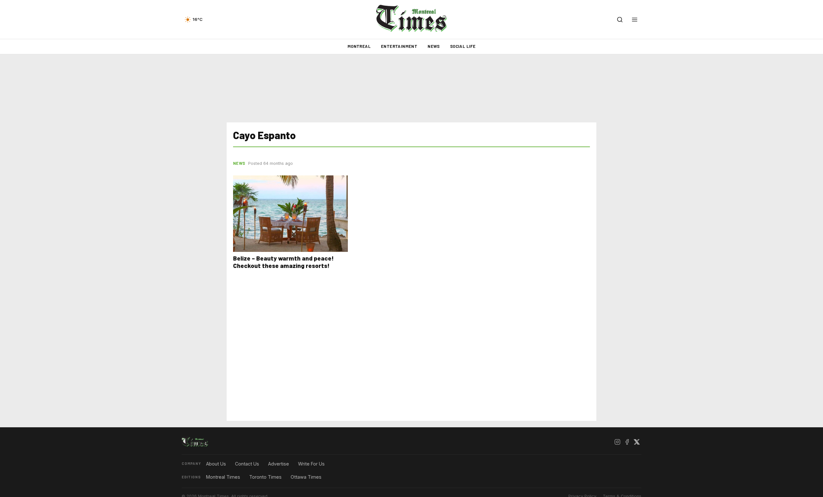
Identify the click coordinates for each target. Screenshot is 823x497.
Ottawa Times (306, 477)
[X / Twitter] (636, 442)
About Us (216, 463)
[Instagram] (617, 442)
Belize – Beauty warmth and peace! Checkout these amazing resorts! (283, 261)
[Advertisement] (411, 88)
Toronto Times (265, 477)
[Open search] (620, 19)
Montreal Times (223, 477)
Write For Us (311, 463)
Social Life (462, 46)
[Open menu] (634, 19)
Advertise (278, 463)
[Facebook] (627, 442)
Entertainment (399, 46)
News (434, 46)
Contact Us (247, 463)
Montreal (359, 46)
